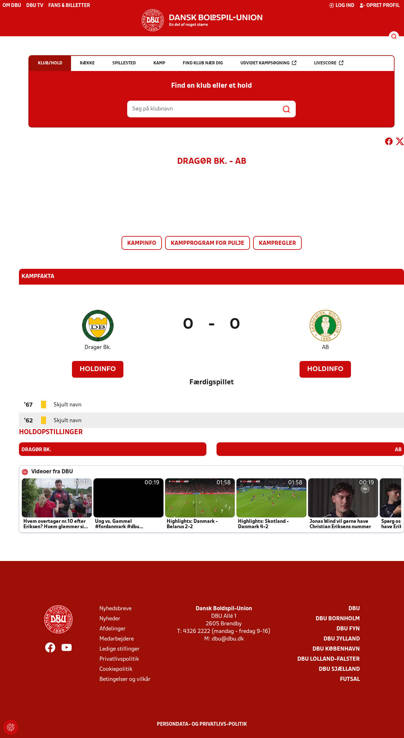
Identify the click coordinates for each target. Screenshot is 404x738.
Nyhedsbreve (115, 608)
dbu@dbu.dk (228, 639)
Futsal (350, 679)
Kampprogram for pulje (207, 243)
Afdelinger (112, 629)
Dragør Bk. (98, 347)
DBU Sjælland (339, 669)
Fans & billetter (69, 5)
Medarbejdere (116, 639)
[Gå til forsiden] (202, 20)
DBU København (336, 649)
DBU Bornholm (338, 619)
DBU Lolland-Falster (328, 659)
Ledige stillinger (119, 649)
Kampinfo (141, 243)
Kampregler (277, 243)
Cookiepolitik (115, 669)
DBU (354, 608)
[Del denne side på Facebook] (389, 143)
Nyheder (109, 619)
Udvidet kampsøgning (265, 63)
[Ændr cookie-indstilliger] (10, 727)
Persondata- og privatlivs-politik (202, 724)
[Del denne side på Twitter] (400, 143)
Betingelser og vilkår (125, 679)
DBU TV (34, 5)
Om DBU (12, 5)
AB (325, 347)
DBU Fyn (348, 629)
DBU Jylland (342, 639)
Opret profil (383, 5)
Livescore (325, 63)
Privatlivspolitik (119, 659)
